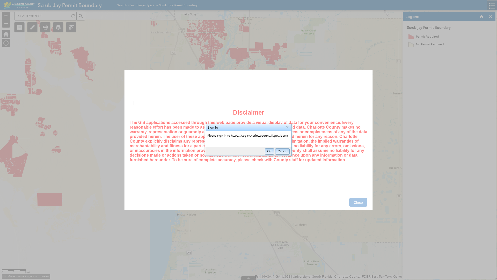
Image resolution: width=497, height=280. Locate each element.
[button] (287, 127)
